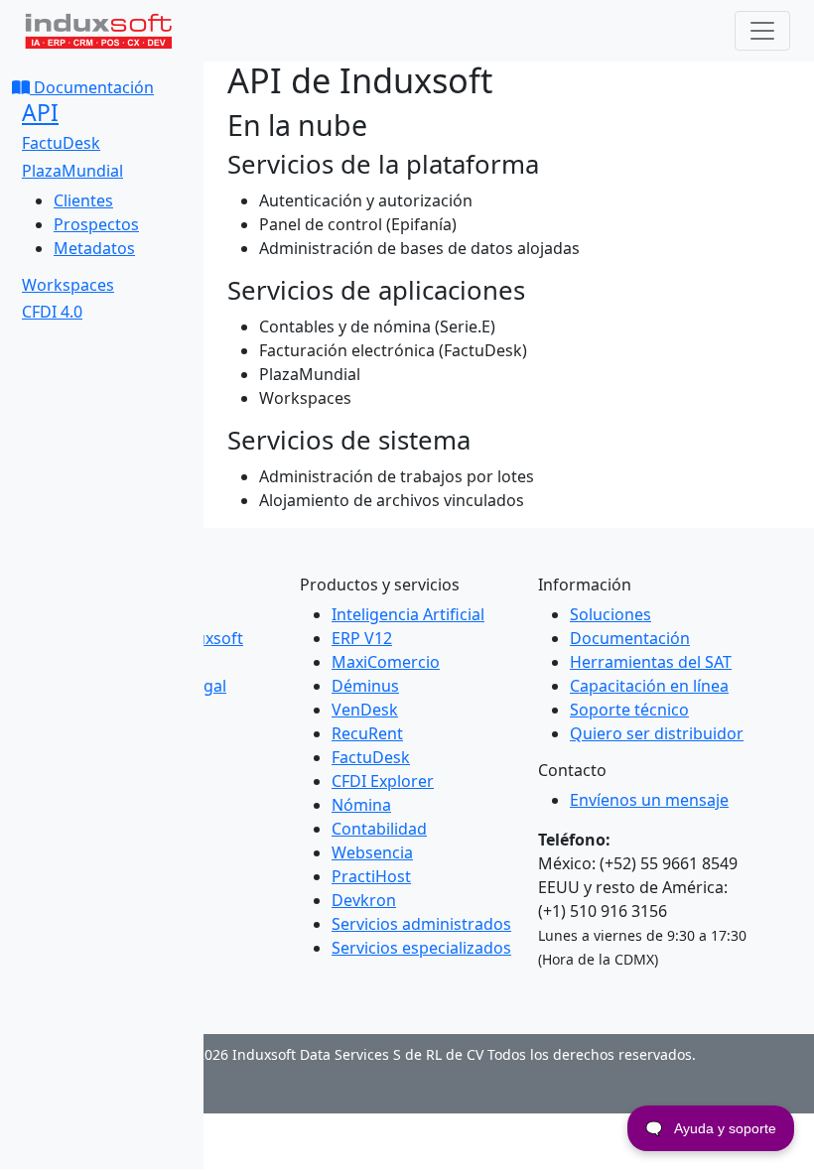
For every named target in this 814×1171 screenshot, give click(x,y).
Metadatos (94, 248)
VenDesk (365, 709)
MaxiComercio (386, 662)
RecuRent (367, 733)
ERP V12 (362, 638)
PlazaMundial (72, 171)
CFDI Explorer (383, 781)
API (40, 112)
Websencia (372, 852)
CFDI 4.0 (52, 312)
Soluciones (610, 614)
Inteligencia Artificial (408, 614)
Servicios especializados (421, 948)
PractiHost (371, 876)
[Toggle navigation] (762, 31)
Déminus (365, 686)
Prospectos (96, 224)
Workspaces (68, 285)
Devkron (364, 900)
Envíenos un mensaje (649, 800)
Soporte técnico (629, 709)
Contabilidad (379, 829)
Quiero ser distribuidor (657, 733)
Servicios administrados (421, 924)
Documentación (92, 87)
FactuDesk (61, 143)
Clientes (83, 200)
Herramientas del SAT (651, 662)
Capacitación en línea (649, 686)
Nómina (361, 805)
